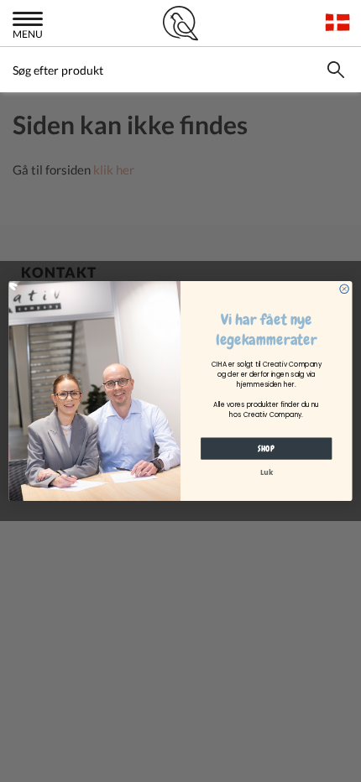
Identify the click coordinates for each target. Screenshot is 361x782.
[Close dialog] (344, 288)
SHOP (266, 449)
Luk (266, 472)
